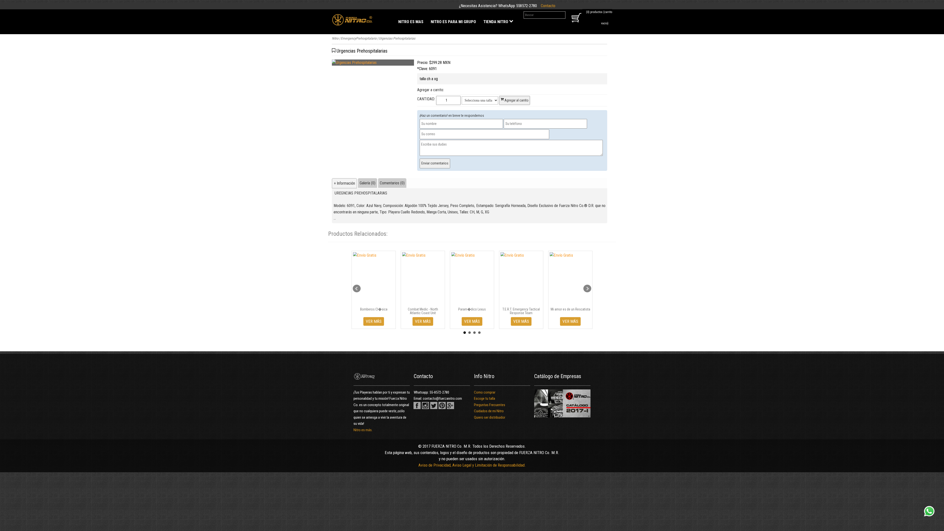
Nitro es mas (410, 21)
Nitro (335, 38)
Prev (357, 289)
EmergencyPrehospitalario (359, 38)
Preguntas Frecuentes (489, 405)
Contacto (548, 5)
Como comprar (484, 392)
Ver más (374, 321)
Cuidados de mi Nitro (489, 411)
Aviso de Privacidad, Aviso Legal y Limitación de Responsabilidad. (472, 465)
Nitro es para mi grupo (453, 21)
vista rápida (375, 301)
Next (587, 289)
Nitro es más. (363, 430)
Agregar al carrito (516, 100)
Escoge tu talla (484, 398)
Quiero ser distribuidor (489, 417)
